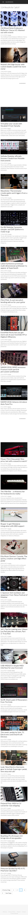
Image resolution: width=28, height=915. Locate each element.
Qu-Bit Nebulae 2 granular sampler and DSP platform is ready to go (12, 229)
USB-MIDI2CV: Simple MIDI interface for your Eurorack (12, 666)
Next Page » (9, 893)
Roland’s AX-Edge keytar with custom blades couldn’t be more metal (13, 66)
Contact (24, 911)
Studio (9, 128)
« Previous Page (6, 890)
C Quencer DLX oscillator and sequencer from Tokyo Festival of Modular (14, 595)
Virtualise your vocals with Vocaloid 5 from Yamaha (11, 124)
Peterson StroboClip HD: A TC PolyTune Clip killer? (13, 869)
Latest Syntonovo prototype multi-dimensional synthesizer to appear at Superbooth (14, 265)
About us (5, 911)
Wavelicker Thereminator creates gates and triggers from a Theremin (14, 193)
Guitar (9, 35)
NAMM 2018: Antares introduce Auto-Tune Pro (14, 403)
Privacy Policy (11, 911)
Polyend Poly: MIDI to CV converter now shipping (11, 804)
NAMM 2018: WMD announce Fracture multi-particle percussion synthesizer (13, 369)
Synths (9, 71)
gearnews (9, 2)
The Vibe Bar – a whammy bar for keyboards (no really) (13, 492)
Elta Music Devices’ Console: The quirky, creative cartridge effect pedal (14, 558)
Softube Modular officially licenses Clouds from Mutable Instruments (12, 158)
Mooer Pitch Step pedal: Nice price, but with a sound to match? (14, 460)
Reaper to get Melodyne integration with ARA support (12, 525)
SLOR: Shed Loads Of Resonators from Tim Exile (14, 701)
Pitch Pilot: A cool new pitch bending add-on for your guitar (13, 301)
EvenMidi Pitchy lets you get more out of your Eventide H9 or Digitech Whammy (14, 334)
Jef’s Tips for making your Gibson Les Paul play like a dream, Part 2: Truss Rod (14, 631)
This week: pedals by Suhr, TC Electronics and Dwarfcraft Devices (12, 734)
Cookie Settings (14, 913)
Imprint (18, 911)
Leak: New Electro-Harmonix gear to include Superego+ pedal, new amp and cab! (14, 769)
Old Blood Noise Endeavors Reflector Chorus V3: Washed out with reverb (13, 30)
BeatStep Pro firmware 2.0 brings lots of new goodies (11, 837)
